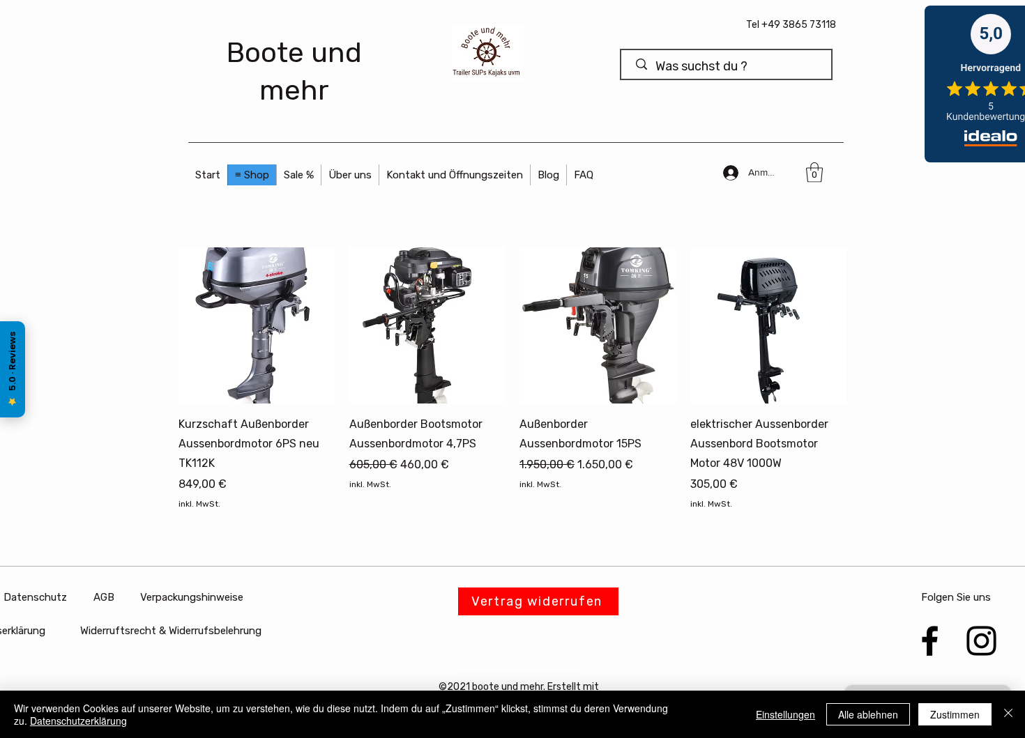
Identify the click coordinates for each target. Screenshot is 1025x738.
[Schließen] (1008, 714)
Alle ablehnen (868, 714)
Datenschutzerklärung (78, 721)
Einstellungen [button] (785, 714)
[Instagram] (981, 641)
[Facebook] (930, 641)
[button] (454, 174)
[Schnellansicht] (257, 325)
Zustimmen (955, 714)
